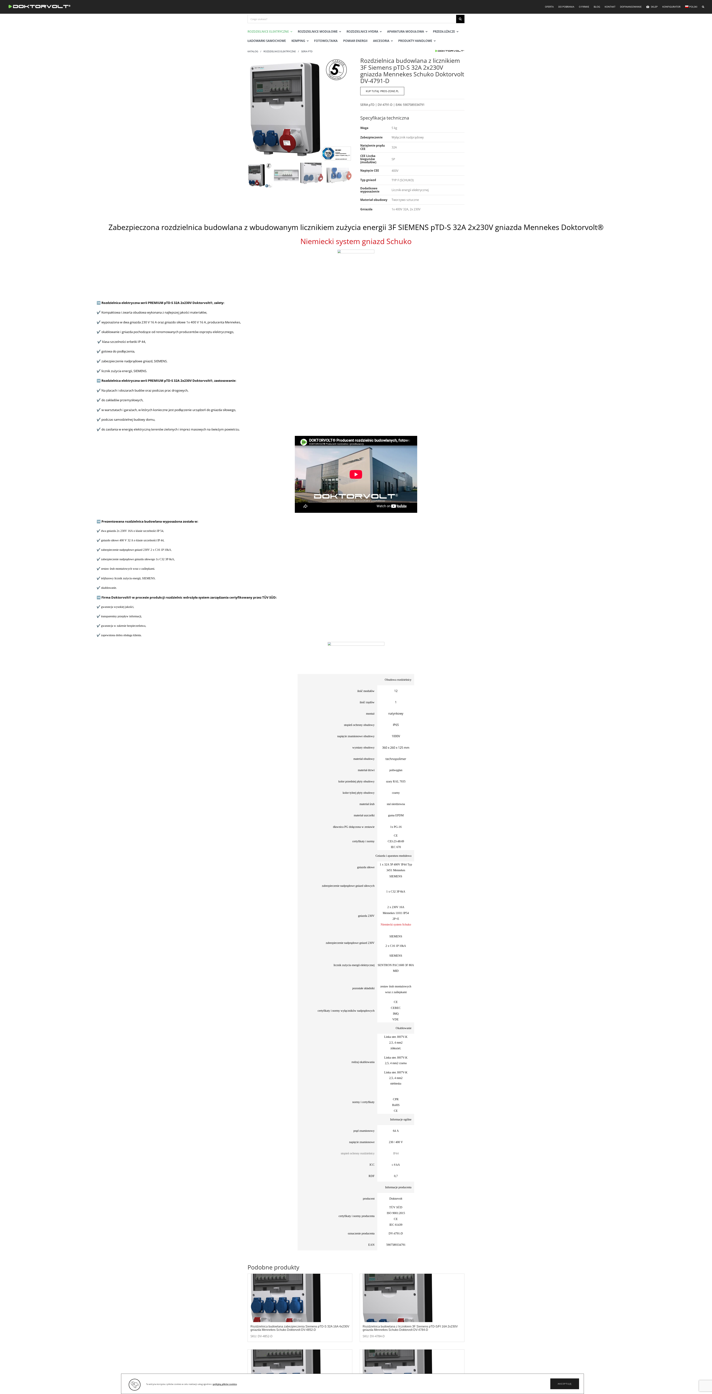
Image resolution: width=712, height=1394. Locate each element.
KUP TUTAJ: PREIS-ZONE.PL (382, 91)
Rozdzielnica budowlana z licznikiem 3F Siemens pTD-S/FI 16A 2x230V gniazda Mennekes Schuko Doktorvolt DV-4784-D (410, 1328)
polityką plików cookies (225, 1384)
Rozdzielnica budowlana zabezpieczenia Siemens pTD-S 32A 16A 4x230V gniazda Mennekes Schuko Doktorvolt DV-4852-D (299, 1328)
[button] (564, 1383)
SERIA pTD (367, 105)
